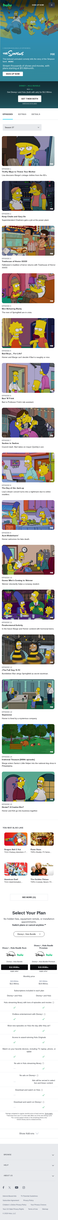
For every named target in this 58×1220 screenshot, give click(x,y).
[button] (8, 113)
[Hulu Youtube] (19, 1187)
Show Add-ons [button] (26, 1134)
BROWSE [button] (7, 1155)
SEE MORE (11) (29, 897)
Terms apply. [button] (49, 1113)
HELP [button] (6, 1165)
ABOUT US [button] (8, 1176)
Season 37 (9, 127)
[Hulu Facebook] (5, 1187)
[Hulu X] (11, 1187)
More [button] (10, 62)
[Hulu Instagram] (24, 1187)
